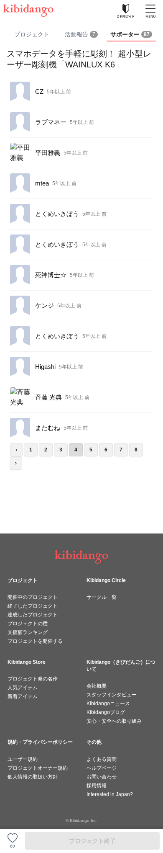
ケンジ (44, 305)
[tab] (81, 34)
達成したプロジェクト (33, 615)
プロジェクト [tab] (31, 34)
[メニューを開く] (150, 10)
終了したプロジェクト (33, 606)
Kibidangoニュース (108, 703)
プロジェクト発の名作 (33, 679)
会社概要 (97, 686)
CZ (39, 91)
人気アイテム (23, 688)
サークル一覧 (102, 597)
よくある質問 (102, 759)
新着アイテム (23, 696)
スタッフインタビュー (112, 695)
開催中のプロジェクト (33, 597)
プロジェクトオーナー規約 (38, 768)
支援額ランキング (28, 632)
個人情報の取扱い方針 (33, 777)
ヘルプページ (102, 768)
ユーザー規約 (23, 759)
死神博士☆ (50, 274)
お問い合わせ (102, 777)
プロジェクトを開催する (35, 641)
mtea (42, 183)
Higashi (45, 366)
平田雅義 (47, 152)
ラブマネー (50, 122)
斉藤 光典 (48, 397)
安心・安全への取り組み (114, 721)
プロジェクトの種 (28, 623)
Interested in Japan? (110, 794)
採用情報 (97, 786)
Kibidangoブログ (106, 712)
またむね (47, 427)
